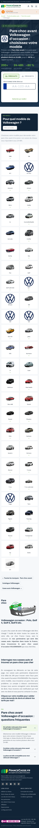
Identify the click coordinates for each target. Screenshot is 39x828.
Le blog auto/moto (6, 810)
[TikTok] (18, 784)
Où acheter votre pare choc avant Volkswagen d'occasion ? (15, 728)
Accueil (3, 16)
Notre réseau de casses (7, 794)
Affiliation (4, 804)
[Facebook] (2, 784)
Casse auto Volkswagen (11, 588)
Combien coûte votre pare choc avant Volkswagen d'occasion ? (16, 749)
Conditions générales (26, 797)
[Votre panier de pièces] (32, 6)
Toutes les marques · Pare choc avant (18, 578)
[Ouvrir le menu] (36, 6)
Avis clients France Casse (8, 802)
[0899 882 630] (10, 821)
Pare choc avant (25, 16)
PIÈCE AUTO (12, 76)
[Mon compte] (28, 6)
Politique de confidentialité (28, 794)
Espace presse (5, 807)
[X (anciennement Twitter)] (6, 784)
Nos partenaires (5, 799)
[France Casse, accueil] (11, 6)
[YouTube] (10, 784)
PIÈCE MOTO (29, 76)
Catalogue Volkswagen (11, 583)
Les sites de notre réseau (8, 797)
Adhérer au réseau (6, 791)
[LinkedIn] (14, 784)
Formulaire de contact (27, 791)
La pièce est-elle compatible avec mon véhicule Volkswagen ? (16, 756)
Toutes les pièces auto (13, 16)
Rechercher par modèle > (19, 99)
